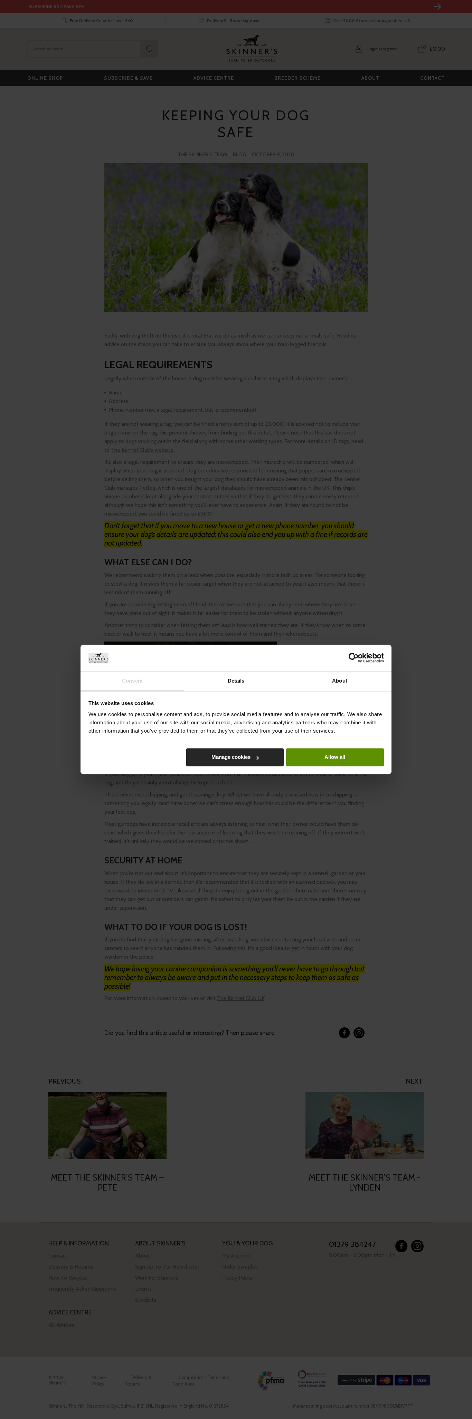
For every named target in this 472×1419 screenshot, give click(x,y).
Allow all (334, 757)
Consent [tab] (132, 681)
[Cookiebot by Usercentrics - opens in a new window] (353, 658)
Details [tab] (236, 681)
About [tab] (339, 681)
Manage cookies (231, 757)
